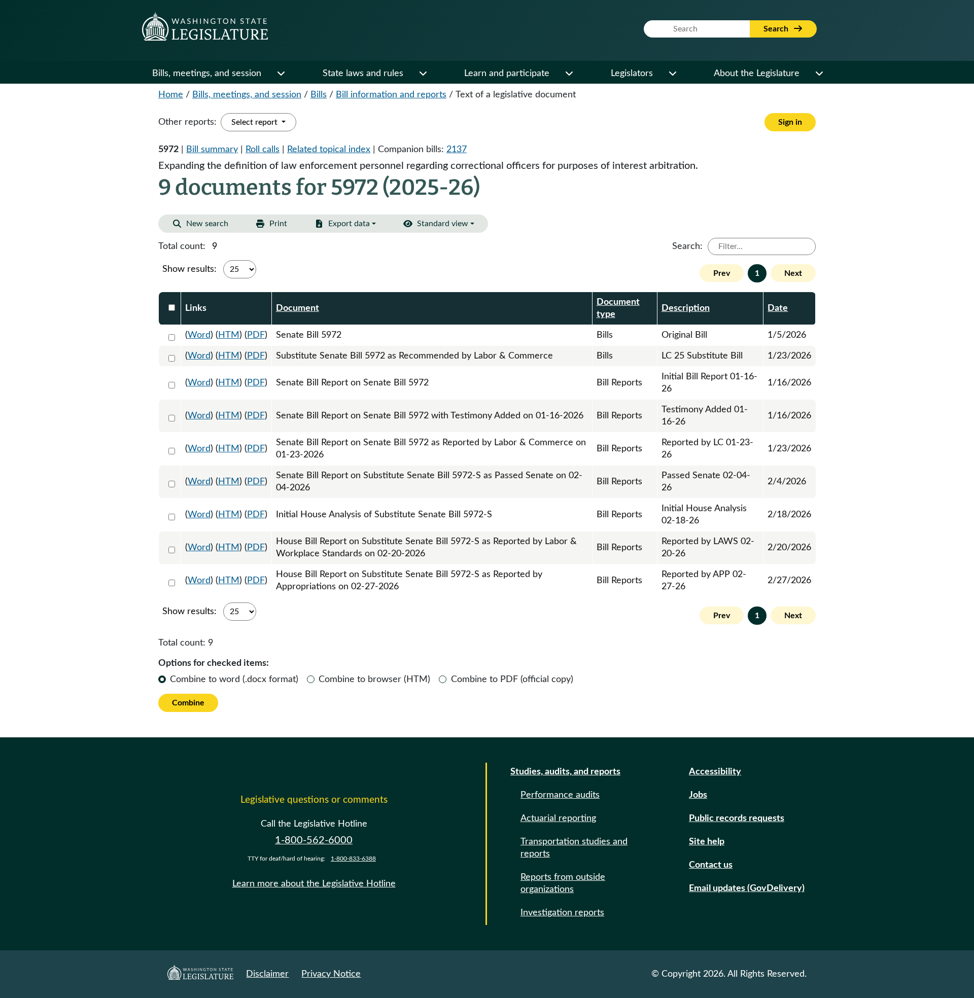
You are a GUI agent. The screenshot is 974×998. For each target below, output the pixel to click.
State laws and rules (363, 73)
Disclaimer (267, 974)
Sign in (790, 122)
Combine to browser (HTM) (374, 679)
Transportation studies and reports (574, 848)
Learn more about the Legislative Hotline (314, 883)
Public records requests (736, 818)
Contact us (711, 865)
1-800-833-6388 (353, 859)
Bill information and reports (391, 94)
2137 (456, 149)
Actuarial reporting (558, 818)
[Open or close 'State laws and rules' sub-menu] (422, 73)
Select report (255, 122)
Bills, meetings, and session (206, 73)
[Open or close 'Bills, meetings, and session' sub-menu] (280, 73)
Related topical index (328, 149)
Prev (721, 273)
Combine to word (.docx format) (234, 679)
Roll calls (263, 149)
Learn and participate (506, 73)
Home (170, 94)
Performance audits (560, 795)
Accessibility (715, 771)
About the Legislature (756, 73)
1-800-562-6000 (314, 840)
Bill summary (212, 149)
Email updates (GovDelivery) (747, 888)
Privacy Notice (331, 974)
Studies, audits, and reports (565, 771)
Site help (706, 841)
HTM (228, 335)
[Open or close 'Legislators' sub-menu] (672, 73)
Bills (318, 94)
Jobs (698, 795)
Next (793, 273)
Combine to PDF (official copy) (512, 679)
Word (199, 335)
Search (776, 29)
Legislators (632, 73)
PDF (256, 335)
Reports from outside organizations (562, 883)
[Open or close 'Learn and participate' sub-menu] (568, 73)
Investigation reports (562, 912)
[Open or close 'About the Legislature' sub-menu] (818, 73)
